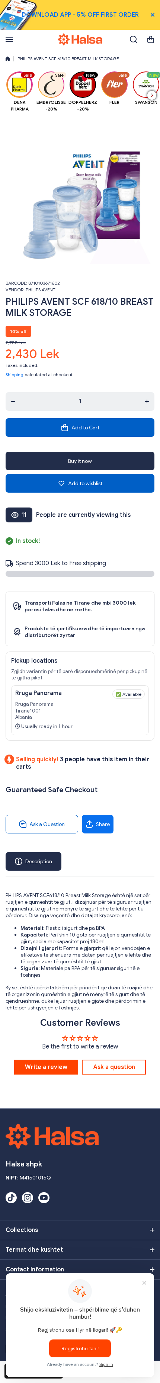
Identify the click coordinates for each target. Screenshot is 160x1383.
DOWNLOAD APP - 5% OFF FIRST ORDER (80, 15)
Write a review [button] (46, 1067)
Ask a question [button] (114, 1067)
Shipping (14, 374)
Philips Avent (40, 289)
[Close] (152, 14)
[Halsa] (80, 39)
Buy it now (80, 461)
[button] (150, 39)
